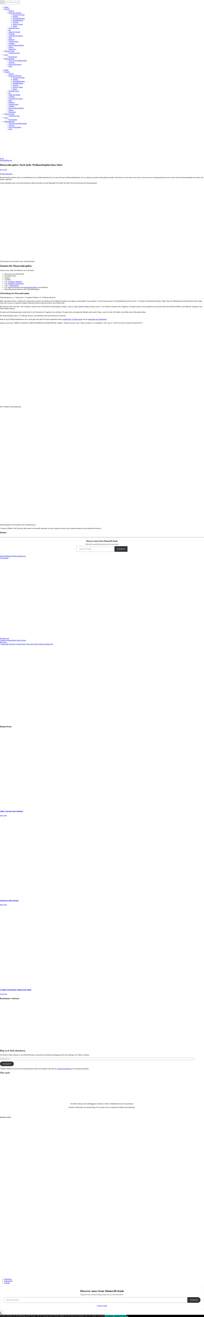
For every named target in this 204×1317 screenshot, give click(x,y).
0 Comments (4, 558)
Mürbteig (9, 556)
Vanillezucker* (14, 285)
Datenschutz (8, 1281)
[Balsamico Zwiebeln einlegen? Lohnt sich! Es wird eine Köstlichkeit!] (10, 1141)
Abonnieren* (6, 1064)
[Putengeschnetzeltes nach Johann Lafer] (10, 1206)
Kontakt (7, 1283)
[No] (127, 1316)
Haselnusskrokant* (30, 287)
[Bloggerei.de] (4, 1271)
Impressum (8, 1279)
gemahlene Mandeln (15, 282)
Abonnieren (121, 549)
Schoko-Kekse (77, 319)
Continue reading (102, 1305)
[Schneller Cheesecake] (10, 1228)
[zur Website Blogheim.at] (6, 1275)
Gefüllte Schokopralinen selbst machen (13, 640)
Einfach (2, 556)
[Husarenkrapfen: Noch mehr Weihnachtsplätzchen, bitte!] (6, 174)
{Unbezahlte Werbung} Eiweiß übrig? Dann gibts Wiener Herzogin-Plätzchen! (26, 644)
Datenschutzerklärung (64, 1069)
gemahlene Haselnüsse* (16, 283)
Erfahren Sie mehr (120, 1316)
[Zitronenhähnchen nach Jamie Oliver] (10, 1163)
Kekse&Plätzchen (6, 160)
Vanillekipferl (66, 319)
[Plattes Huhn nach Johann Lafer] (10, 1184)
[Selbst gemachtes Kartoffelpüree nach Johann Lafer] (10, 1249)
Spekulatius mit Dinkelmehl (97, 319)
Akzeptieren (109, 1316)
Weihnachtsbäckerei (19, 556)
